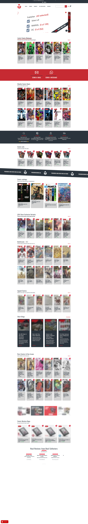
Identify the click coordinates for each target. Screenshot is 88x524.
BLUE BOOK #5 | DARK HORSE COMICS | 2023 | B (48, 123)
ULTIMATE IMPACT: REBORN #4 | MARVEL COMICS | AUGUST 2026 (57, 58)
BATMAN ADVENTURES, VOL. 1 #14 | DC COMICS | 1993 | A (39, 124)
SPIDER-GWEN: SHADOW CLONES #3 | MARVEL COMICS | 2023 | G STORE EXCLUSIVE (39, 235)
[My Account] (68, 6)
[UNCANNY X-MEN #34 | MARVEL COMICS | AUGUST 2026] (48, 48)
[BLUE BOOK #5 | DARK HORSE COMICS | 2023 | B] (48, 114)
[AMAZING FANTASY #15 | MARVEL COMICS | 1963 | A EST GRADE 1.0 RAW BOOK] (21, 364)
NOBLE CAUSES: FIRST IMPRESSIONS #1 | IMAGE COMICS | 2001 (48, 103)
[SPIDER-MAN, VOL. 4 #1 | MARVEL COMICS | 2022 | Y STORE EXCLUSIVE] (21, 224)
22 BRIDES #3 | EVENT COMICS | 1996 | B (48, 260)
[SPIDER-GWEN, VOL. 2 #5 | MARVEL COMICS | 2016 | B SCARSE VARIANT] (39, 364)
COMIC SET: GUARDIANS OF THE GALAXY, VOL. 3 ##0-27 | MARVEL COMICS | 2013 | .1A (48, 162)
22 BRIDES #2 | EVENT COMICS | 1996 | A (39, 261)
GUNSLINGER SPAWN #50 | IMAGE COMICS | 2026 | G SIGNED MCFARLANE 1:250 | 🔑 (66, 374)
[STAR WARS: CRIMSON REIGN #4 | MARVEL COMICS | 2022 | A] (39, 94)
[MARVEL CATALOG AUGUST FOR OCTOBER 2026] (23, 192)
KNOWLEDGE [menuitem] (48, 6)
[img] (44, 450)
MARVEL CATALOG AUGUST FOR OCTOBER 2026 (22, 204)
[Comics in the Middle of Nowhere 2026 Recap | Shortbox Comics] (50, 325)
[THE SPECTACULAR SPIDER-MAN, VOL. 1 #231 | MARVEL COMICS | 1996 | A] (66, 114)
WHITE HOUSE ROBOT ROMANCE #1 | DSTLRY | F (30, 308)
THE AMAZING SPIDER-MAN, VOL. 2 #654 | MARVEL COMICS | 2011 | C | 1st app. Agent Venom (30, 395)
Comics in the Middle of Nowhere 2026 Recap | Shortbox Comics (50, 336)
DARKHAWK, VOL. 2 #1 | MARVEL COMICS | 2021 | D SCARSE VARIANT (48, 395)
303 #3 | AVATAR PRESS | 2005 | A (20, 281)
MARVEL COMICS (20, 55)
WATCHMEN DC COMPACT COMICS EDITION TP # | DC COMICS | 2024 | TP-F (39, 309)
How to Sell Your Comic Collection (36, 334)
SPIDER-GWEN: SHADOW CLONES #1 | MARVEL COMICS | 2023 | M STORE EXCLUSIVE (57, 235)
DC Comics (37, 121)
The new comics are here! (36, 0)
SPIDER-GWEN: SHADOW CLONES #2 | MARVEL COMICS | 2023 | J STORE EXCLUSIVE (48, 234)
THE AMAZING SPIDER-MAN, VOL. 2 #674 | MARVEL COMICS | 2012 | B (57, 395)
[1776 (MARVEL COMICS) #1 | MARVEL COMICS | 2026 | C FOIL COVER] (30, 252)
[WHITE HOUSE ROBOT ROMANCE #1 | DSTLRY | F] (30, 300)
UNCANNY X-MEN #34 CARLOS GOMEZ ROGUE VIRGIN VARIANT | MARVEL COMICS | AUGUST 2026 (39, 58)
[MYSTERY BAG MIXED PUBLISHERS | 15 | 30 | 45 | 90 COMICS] (23, 431)
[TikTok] (46, 2)
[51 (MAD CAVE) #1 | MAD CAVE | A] (57, 272)
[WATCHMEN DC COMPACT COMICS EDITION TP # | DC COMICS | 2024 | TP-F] (39, 300)
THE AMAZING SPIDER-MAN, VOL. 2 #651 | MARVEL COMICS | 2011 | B (21, 395)
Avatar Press (56, 259)
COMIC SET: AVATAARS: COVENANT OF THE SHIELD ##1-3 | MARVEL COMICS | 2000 (21, 162)
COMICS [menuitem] (26, 6)
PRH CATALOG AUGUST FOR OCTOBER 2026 (50, 205)
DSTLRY (28, 306)
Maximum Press (29, 121)
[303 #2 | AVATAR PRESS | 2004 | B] (66, 252)
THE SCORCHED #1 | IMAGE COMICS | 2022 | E (30, 103)
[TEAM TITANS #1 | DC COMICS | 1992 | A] (66, 300)
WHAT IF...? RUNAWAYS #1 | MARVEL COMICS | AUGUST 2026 (20, 58)
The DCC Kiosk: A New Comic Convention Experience (23, 336)
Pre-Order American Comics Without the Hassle (64, 335)
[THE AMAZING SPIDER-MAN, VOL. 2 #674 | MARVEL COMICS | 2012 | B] (57, 385)
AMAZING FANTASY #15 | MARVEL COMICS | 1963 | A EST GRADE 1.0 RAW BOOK (21, 374)
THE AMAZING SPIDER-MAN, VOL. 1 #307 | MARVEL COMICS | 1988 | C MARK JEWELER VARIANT (39, 396)
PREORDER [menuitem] (30, 6)
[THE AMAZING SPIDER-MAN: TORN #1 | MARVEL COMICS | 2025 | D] (48, 300)
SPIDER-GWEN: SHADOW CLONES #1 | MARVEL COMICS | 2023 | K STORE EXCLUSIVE (66, 235)
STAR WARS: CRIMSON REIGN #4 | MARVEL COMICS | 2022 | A (39, 103)
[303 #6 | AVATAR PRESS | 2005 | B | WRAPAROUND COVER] (48, 272)
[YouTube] (45, 2)
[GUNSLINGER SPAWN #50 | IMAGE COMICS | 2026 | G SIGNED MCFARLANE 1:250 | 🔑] (66, 364)
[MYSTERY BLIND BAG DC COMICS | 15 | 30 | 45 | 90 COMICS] (64, 431)
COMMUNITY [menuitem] (35, 6)
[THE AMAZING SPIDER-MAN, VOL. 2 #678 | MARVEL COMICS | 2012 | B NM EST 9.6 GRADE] (30, 364)
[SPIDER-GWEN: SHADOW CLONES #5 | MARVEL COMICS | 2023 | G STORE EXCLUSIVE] (30, 224)
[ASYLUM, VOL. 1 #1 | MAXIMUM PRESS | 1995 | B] (30, 114)
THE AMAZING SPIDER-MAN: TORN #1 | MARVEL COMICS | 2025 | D (48, 309)
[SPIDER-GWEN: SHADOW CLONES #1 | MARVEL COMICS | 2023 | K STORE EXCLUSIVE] (66, 224)
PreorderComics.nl (31, 181)
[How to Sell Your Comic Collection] (37, 325)
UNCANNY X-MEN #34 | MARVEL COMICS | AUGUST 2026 (48, 57)
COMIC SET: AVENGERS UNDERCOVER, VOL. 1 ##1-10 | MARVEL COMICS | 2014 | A (39, 162)
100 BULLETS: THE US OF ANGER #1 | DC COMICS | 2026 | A (21, 261)
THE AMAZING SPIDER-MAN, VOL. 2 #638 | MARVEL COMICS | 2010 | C (57, 373)
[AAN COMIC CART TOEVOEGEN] (25, 42)
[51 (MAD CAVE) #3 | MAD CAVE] (66, 272)
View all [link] (69, 148)
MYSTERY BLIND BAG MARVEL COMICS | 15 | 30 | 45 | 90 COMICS (50, 440)
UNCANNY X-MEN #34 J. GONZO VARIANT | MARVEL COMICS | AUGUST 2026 (30, 57)
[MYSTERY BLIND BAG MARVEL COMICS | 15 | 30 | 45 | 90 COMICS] (50, 431)
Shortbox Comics (20, 203)
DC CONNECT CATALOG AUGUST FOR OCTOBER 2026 (64, 205)
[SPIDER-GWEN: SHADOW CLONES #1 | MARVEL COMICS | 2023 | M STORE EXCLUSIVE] (57, 224)
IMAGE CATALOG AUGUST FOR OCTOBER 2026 (36, 202)
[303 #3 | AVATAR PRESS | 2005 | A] (21, 272)
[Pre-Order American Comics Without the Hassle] (64, 325)
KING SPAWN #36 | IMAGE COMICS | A (66, 103)
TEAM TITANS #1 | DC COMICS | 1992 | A (66, 308)
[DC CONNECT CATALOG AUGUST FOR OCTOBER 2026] (64, 193)
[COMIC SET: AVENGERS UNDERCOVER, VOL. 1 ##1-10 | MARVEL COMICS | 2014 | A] (39, 155)
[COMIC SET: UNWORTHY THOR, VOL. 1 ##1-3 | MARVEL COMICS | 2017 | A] (66, 155)
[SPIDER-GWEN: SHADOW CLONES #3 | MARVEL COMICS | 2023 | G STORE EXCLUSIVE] (39, 224)
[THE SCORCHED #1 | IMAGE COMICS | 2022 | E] (30, 94)
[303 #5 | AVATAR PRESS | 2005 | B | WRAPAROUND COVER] (39, 272)
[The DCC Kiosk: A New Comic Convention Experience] (23, 325)
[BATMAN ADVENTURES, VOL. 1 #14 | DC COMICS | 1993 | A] (39, 114)
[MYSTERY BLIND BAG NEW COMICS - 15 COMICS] (37, 431)
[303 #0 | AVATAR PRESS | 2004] (57, 252)
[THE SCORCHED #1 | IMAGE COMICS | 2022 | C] (21, 94)
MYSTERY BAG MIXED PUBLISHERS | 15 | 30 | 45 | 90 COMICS (23, 440)
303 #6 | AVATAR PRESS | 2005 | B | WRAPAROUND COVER (48, 281)
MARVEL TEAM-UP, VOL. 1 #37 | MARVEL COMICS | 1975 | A (57, 103)
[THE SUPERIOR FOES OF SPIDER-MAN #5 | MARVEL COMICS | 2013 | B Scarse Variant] (48, 364)
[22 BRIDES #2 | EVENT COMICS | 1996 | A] (39, 252)
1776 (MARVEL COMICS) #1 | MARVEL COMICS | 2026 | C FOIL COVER (30, 261)
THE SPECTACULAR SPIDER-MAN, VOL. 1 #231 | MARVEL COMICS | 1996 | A (66, 123)
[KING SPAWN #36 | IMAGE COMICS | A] (66, 94)
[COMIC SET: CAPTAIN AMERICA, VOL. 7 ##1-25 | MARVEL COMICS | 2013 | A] (57, 155)
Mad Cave (55, 279)
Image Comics (20, 101)
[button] (43, 464)
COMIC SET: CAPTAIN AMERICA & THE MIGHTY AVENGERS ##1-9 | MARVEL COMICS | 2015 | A (30, 162)
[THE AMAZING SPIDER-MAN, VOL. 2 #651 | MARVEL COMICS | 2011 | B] (21, 385)
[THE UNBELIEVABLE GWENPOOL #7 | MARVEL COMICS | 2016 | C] (57, 114)
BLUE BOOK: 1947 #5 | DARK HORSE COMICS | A (21, 123)
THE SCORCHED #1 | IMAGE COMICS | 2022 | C (21, 103)
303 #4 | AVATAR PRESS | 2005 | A (29, 281)
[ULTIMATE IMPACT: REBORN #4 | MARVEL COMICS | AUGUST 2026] (57, 48)
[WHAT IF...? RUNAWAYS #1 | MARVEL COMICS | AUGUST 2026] (21, 48)
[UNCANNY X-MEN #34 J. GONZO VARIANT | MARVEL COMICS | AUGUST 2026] (30, 48)
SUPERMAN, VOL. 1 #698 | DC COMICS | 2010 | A (21, 308)
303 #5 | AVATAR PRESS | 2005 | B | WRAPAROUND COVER (39, 281)
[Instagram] (43, 2)
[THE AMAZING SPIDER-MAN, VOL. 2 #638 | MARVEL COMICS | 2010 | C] (57, 364)
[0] (70, 6)
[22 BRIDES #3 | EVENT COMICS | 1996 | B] (48, 252)
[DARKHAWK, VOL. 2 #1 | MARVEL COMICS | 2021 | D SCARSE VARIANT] (48, 385)
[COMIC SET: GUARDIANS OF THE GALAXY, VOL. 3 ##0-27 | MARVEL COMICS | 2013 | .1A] (48, 155)
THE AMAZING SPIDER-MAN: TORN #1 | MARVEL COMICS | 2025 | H (57, 309)
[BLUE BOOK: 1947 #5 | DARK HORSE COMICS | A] (21, 114)
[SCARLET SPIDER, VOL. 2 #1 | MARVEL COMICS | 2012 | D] (66, 385)
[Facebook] (42, 2)
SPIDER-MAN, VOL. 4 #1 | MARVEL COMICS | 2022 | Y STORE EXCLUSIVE (21, 234)
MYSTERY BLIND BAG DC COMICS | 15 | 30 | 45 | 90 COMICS (64, 440)
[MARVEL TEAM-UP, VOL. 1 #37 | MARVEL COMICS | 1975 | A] (57, 94)
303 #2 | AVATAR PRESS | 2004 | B (65, 260)
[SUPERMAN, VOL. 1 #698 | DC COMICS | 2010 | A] (21, 300)
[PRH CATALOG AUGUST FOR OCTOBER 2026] (50, 193)
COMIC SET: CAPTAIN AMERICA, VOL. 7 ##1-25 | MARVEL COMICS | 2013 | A (57, 162)
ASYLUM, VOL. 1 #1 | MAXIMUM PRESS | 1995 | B (30, 123)
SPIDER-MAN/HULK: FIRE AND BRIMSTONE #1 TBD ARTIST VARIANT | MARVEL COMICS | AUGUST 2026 (66, 58)
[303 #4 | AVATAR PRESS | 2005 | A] (30, 272)
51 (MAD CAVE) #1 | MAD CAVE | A (57, 281)
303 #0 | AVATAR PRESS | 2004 (56, 261)
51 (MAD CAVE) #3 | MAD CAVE (66, 281)
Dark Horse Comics (20, 121)
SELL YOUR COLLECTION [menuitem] (42, 6)
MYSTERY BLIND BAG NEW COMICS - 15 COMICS (37, 440)
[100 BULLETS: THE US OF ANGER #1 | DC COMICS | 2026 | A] (21, 252)
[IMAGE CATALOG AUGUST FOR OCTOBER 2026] (37, 191)
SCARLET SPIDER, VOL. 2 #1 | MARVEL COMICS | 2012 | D (66, 395)
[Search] (66, 6)
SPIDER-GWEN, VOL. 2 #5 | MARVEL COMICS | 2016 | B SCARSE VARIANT (39, 373)
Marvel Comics (38, 101)
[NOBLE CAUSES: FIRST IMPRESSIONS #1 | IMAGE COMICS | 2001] (48, 94)
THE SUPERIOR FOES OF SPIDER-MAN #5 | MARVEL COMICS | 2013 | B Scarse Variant (48, 374)
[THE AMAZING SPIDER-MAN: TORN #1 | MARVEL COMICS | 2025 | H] (57, 300)
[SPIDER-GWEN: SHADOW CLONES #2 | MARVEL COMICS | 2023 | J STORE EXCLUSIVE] (48, 224)
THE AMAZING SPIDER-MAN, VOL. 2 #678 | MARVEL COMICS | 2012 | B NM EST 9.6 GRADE (30, 374)
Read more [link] (20, 345)
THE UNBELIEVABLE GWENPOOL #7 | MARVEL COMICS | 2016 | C (57, 123)
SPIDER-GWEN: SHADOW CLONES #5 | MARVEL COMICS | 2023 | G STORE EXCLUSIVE (30, 235)
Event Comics (38, 259)
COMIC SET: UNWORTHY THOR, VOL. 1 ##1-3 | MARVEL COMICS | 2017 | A (66, 162)
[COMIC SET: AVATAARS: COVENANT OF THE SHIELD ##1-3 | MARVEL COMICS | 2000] (21, 155)
